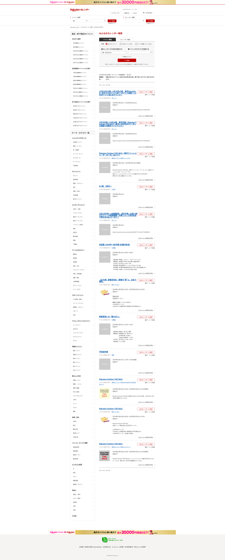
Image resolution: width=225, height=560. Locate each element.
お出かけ (75, 329)
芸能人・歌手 (76, 494)
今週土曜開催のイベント (80, 72)
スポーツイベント (77, 295)
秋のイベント (76, 366)
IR (73, 469)
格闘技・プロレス (78, 307)
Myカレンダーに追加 (145, 92)
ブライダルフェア (78, 396)
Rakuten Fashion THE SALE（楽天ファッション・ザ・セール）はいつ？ (118, 154)
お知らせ (126, 13)
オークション (76, 161)
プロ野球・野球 (77, 299)
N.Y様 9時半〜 (105, 186)
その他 (74, 516)
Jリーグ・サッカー (78, 303)
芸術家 (75, 502)
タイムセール (76, 158)
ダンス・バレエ (77, 285)
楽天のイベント (77, 199)
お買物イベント (77, 142)
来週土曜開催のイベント (80, 80)
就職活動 (75, 480)
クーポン (116, 285)
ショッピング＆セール (79, 138)
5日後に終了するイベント (80, 125)
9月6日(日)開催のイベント (80, 92)
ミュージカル (76, 289)
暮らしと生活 (76, 376)
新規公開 (75, 459)
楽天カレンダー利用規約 (140, 547)
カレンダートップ (74, 27)
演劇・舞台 (76, 277)
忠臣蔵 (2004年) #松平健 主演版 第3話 (114, 244)
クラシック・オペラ (78, 270)
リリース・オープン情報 (79, 443)
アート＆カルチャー (78, 250)
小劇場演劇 (76, 281)
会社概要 (81, 547)
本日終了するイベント (79, 106)
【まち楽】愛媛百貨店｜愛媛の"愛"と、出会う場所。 (117, 280)
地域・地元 (75, 417)
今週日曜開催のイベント (80, 76)
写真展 (75, 262)
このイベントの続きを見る (145, 115)
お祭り (75, 421)
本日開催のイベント (78, 43)
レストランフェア (78, 333)
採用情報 (121, 547)
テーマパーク (76, 325)
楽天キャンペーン (125, 447)
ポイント (75, 175)
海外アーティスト (78, 221)
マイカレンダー (115, 13)
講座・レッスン (77, 384)
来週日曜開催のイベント (80, 84)
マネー (75, 476)
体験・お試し (76, 191)
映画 (74, 240)
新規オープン (76, 455)
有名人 (74, 490)
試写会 (75, 232)
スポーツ (75, 311)
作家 (74, 506)
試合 (74, 315)
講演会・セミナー (78, 484)
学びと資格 (76, 392)
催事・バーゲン (77, 146)
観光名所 (75, 429)
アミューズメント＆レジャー (81, 321)
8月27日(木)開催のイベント (80, 62)
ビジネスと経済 (77, 464)
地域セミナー (76, 433)
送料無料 (75, 179)
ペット (75, 403)
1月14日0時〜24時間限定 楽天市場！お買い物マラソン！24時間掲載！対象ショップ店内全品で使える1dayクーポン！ (118, 215)
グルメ (75, 407)
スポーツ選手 (76, 498)
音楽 (74, 228)
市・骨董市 (76, 150)
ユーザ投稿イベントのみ (145, 44)
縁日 (74, 425)
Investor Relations (97, 547)
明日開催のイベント (78, 47)
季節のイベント (77, 346)
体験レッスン (76, 380)
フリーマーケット (78, 154)
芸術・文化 (76, 266)
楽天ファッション (125, 158)
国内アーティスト (78, 217)
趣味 (74, 411)
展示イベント (76, 350)
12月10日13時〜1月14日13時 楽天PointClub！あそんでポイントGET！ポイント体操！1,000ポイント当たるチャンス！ (117, 93)
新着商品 (75, 451)
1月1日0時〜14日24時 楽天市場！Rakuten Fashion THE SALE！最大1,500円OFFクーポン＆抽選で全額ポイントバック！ (117, 124)
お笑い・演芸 (76, 209)
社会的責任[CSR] (107, 547)
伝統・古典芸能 (77, 273)
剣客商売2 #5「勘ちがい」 (109, 316)
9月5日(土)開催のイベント (80, 88)
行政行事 (75, 437)
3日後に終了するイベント (80, 118)
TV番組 (75, 244)
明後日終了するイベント (80, 114)
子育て (75, 399)
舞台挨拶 (75, 236)
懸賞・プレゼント (78, 183)
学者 (74, 510)
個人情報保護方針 (129, 547)
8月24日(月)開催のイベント (80, 51)
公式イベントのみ (127, 44)
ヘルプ (135, 13)
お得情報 (75, 195)
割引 (74, 187)
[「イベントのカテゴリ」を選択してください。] (98, 20)
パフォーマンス (77, 213)
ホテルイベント (77, 337)
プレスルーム (115, 547)
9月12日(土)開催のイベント (80, 96)
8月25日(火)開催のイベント (80, 55)
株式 (74, 472)
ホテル (75, 340)
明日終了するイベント (79, 110)
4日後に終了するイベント (80, 122)
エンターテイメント (78, 205)
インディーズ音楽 (78, 224)
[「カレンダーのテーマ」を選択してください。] (135, 20)
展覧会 (75, 254)
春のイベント (76, 358)
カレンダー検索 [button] (125, 39)
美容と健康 (76, 388)
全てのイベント (112, 44)
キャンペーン (76, 171)
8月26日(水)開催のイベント (80, 59)
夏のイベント (76, 362)
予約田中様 (103, 351)
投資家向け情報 (88, 547)
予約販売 (75, 165)
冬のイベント (76, 370)
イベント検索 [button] (107, 39)
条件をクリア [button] (127, 57)
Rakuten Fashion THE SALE (111, 379)
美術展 (75, 258)
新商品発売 (76, 447)
